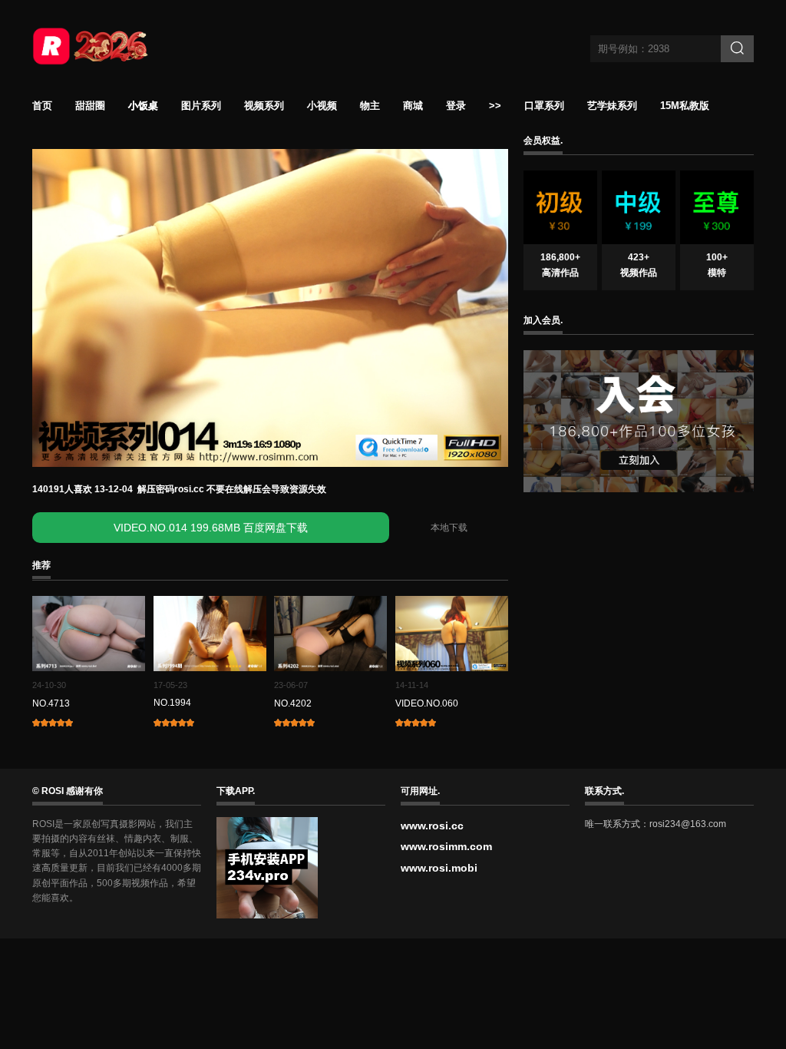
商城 (413, 106)
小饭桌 (143, 106)
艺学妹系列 (612, 106)
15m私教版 (684, 106)
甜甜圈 (90, 106)
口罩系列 (544, 106)
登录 (456, 106)
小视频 (322, 106)
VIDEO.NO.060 (426, 703)
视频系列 (264, 106)
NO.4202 (293, 703)
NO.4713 (51, 703)
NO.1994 (172, 702)
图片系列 (201, 106)
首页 (42, 106)
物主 (370, 106)
